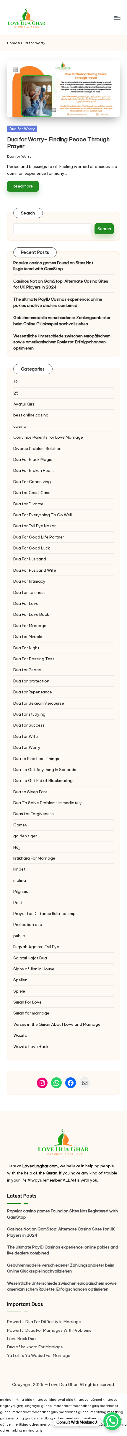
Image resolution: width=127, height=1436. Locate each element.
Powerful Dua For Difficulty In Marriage (44, 1321)
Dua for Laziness (29, 592)
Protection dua (27, 924)
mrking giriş (22, 1399)
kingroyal (40, 1399)
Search (28, 213)
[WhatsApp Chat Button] (112, 1421)
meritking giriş (93, 1418)
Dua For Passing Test (33, 658)
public (19, 935)
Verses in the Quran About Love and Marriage (56, 1024)
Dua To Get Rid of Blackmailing (43, 780)
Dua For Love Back (31, 614)
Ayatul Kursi (24, 404)
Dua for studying (29, 714)
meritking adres (50, 1418)
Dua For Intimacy (29, 581)
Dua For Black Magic (32, 459)
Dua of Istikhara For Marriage (35, 1347)
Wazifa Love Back (30, 1046)
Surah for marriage (31, 1013)
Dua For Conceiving (32, 481)
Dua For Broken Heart (33, 470)
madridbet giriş (86, 1406)
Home (12, 43)
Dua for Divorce (28, 504)
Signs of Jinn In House (33, 969)
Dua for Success (29, 725)
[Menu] (117, 17)
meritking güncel (22, 1418)
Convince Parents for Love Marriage (48, 437)
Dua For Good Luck (31, 548)
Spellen (20, 980)
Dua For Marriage (29, 625)
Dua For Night (26, 647)
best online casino (30, 415)
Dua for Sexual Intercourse (38, 703)
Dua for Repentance (32, 692)
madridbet (62, 1406)
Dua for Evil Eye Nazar (34, 525)
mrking (6, 1399)
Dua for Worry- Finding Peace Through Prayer (58, 143)
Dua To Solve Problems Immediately (47, 802)
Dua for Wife (25, 736)
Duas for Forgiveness (33, 813)
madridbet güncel (74, 1412)
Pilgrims (20, 891)
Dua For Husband (29, 559)
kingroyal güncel (88, 1399)
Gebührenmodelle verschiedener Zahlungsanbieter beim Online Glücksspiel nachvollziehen (61, 320)
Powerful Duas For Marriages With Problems (49, 1330)
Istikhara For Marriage (34, 858)
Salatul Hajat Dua (30, 958)
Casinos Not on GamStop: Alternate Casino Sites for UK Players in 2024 (60, 284)
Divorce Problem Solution (37, 448)
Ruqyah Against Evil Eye (36, 946)
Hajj (16, 847)
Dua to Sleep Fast (30, 791)
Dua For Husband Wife (34, 570)
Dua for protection (31, 681)
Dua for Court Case (32, 492)
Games (20, 825)
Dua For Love (25, 603)
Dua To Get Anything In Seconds (45, 769)
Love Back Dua (21, 1338)
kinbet (19, 869)
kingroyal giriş (61, 1399)
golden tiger (25, 836)
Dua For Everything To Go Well (42, 514)
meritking (98, 1412)
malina (19, 880)
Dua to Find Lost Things (36, 758)
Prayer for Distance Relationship (44, 913)
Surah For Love (27, 1002)
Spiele (19, 991)
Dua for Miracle (27, 636)
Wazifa (20, 1035)
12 (15, 381)
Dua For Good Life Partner (38, 537)
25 (16, 393)
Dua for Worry (22, 128)
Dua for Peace (27, 669)
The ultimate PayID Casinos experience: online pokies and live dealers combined (57, 302)
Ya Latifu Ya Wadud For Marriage (39, 1355)
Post (17, 902)
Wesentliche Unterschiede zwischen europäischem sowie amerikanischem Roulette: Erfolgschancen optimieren (61, 342)
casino (19, 426)
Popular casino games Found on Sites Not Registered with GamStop (53, 265)
